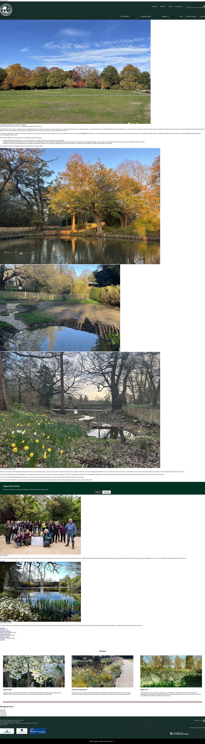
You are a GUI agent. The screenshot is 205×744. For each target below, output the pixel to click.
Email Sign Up (179, 6)
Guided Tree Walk (4, 636)
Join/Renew (163, 6)
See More (106, 492)
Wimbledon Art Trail (5, 631)
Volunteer (154, 6)
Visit (180, 16)
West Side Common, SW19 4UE (15, 720)
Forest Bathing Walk (5, 634)
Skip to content (4, 0)
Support (164, 16)
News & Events (191, 16)
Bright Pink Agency (106, 741)
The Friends (124, 16)
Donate (170, 6)
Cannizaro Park (145, 16)
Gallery (202, 16)
